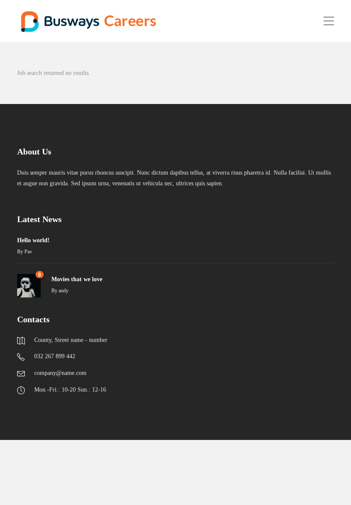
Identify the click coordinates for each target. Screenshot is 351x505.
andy (63, 291)
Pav (28, 252)
